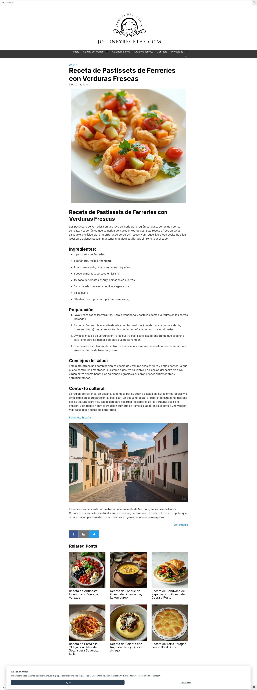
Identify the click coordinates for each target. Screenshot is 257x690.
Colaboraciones (121, 51)
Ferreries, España (80, 417)
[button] (186, 56)
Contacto (162, 51)
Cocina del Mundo (93, 51)
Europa (73, 64)
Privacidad (177, 51)
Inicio (76, 51)
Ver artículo (181, 524)
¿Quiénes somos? (143, 51)
